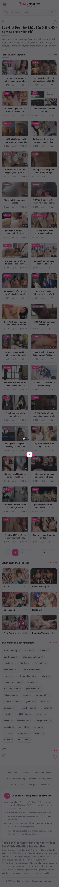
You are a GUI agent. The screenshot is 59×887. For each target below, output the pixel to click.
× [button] (29, 454)
